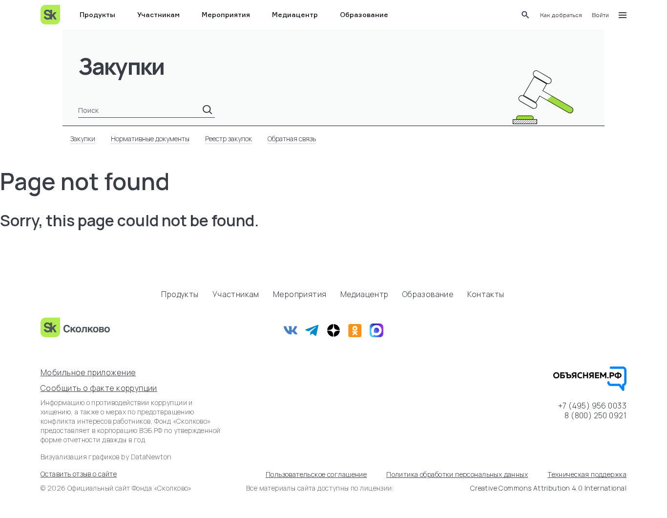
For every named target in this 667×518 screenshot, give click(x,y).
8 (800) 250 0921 (595, 415)
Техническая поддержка (586, 474)
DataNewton (151, 456)
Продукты (97, 14)
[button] (561, 15)
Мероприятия (226, 14)
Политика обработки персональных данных (457, 474)
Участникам (158, 14)
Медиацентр (295, 14)
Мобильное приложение (88, 372)
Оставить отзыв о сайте (79, 473)
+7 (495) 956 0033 (592, 405)
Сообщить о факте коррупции (99, 388)
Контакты (485, 294)
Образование (364, 14)
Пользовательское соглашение (316, 474)
